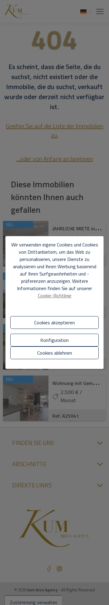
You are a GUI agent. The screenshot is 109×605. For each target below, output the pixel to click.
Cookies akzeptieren (54, 322)
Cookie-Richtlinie (54, 295)
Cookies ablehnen (54, 352)
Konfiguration (54, 340)
